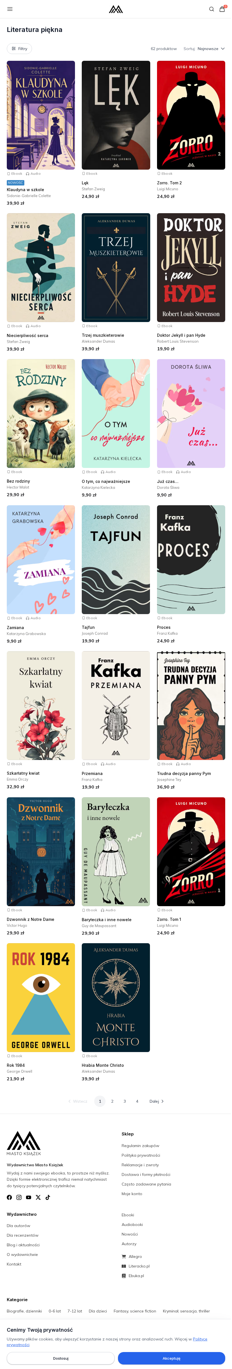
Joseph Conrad (95, 633)
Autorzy (129, 1243)
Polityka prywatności (141, 1155)
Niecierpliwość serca (27, 335)
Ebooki (128, 1214)
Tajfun (88, 627)
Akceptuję (172, 1358)
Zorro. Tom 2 (169, 182)
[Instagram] (19, 1197)
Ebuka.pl (136, 1275)
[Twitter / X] (38, 1197)
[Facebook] (9, 1197)
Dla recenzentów (22, 1235)
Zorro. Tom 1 (169, 919)
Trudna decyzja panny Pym (184, 773)
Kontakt (14, 1264)
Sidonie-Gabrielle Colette (29, 195)
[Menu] (10, 9)
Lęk (85, 182)
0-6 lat (55, 1311)
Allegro (135, 1256)
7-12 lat (75, 1311)
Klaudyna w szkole (25, 189)
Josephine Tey (169, 779)
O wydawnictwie (22, 1254)
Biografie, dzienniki (24, 1311)
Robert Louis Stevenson (178, 341)
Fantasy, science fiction (135, 1311)
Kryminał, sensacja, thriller (186, 1311)
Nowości (130, 1234)
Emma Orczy (17, 779)
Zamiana (15, 627)
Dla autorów (18, 1225)
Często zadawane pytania (146, 1184)
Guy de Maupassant (99, 925)
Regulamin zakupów (140, 1145)
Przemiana (92, 773)
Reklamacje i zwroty (140, 1164)
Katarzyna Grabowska (26, 633)
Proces (164, 627)
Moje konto (132, 1193)
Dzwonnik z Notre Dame (30, 919)
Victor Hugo (17, 925)
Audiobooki (132, 1224)
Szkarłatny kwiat (23, 773)
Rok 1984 (16, 1065)
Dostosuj (60, 1358)
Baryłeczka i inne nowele (107, 919)
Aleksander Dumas (98, 341)
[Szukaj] (211, 9)
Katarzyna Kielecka (98, 487)
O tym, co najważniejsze (106, 481)
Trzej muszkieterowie (103, 335)
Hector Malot (18, 487)
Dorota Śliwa (168, 487)
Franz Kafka (167, 633)
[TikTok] (47, 1197)
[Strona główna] (116, 9)
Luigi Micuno (167, 189)
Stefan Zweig (93, 189)
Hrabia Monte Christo (103, 1065)
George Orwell (19, 1071)
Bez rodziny (18, 481)
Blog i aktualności (23, 1244)
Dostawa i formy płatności (146, 1174)
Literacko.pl (139, 1266)
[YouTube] (28, 1197)
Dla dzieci (98, 1311)
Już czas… (168, 481)
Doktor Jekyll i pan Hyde (181, 335)
